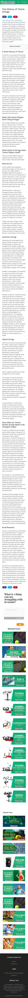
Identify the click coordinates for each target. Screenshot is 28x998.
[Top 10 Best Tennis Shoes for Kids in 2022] (14, 948)
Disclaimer (14, 975)
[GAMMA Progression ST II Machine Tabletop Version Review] (14, 715)
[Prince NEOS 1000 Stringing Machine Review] (14, 801)
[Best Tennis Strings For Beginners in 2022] (14, 686)
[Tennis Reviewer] (8, 2)
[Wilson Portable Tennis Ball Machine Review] (14, 867)
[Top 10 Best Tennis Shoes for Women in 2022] (14, 921)
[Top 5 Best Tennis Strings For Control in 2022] (14, 671)
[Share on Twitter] (10, 17)
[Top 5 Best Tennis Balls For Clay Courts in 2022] (14, 839)
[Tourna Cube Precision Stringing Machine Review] (14, 700)
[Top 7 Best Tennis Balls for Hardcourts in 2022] (14, 853)
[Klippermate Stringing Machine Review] (14, 729)
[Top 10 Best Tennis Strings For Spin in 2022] (14, 642)
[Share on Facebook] (4, 17)
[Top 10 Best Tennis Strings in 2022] (14, 657)
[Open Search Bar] (18, 2)
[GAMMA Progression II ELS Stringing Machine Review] (14, 743)
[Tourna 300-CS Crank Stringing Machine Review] (14, 787)
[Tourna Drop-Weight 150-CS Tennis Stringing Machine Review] (14, 772)
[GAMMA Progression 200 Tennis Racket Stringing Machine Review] (14, 758)
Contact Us (14, 964)
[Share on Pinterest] (15, 17)
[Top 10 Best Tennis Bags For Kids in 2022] (14, 880)
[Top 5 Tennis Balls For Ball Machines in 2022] (14, 826)
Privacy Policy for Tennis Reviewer (14, 973)
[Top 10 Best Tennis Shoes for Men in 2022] (14, 934)
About (14, 961)
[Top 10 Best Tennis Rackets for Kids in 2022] (14, 894)
